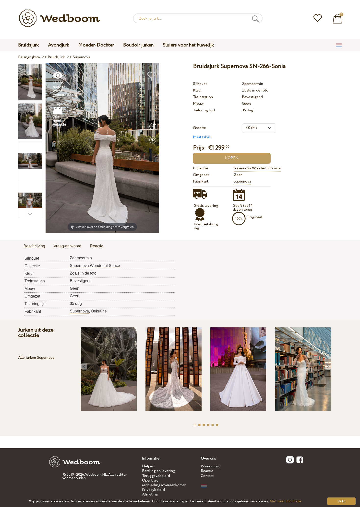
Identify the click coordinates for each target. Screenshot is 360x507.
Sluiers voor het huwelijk (188, 45)
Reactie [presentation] (96, 246)
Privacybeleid (153, 490)
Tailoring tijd (204, 110)
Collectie (200, 168)
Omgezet (201, 175)
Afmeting (150, 494)
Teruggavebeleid (156, 476)
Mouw (198, 103)
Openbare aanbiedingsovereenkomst (164, 483)
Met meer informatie (285, 501)
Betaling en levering (158, 471)
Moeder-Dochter (96, 45)
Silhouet (200, 83)
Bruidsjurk (28, 45)
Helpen (148, 466)
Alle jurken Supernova (36, 357)
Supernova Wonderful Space (257, 168)
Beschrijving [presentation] (34, 246)
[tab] (34, 246)
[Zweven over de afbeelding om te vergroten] (102, 147)
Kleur (197, 90)
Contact (207, 476)
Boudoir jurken (138, 45)
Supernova (242, 181)
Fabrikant (200, 181)
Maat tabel (201, 137)
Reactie (207, 471)
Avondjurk (58, 45)
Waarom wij (211, 466)
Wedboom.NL (96, 474)
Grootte (199, 128)
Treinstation (203, 97)
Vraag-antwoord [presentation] (67, 246)
